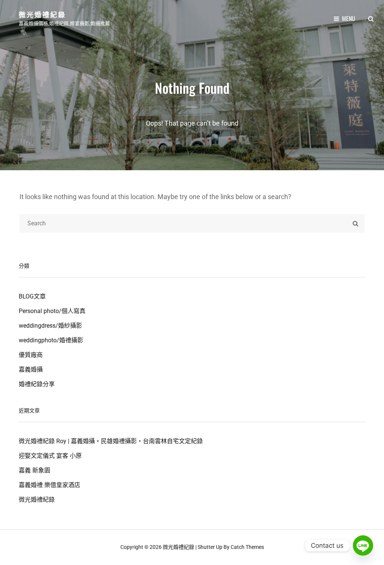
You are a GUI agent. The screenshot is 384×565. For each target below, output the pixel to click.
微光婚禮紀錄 (42, 14)
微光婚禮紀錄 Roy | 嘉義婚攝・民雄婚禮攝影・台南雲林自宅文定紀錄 (111, 441)
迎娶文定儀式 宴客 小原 (50, 455)
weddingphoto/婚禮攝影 (51, 340)
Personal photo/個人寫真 (52, 311)
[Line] (363, 545)
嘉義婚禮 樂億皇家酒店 (49, 485)
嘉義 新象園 (34, 470)
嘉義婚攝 (31, 369)
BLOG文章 (32, 296)
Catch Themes (247, 547)
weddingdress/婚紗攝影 (50, 325)
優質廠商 (31, 354)
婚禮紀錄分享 (37, 384)
